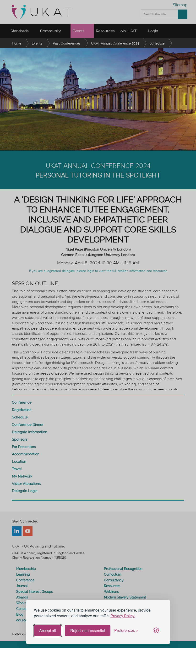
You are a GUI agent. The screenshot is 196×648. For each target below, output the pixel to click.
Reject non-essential (87, 630)
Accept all (47, 630)
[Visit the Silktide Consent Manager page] (156, 630)
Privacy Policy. (122, 615)
